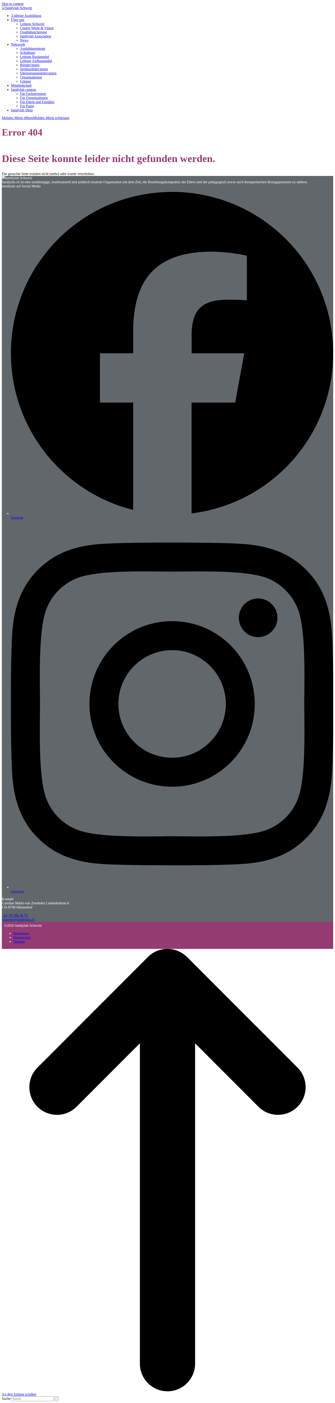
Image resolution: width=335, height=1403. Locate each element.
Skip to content (12, 4)
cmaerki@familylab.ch (18, 919)
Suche (6, 1398)
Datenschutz (22, 937)
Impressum (21, 933)
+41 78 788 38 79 (15, 915)
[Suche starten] (56, 1398)
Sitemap (19, 941)
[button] (35, 118)
